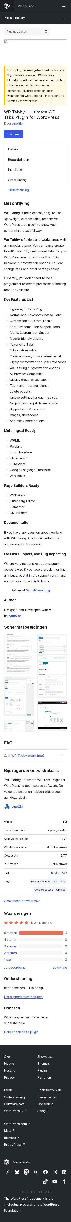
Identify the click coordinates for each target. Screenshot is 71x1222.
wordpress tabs (43, 889)
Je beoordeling (15, 967)
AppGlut (17, 123)
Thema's (43, 1063)
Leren (8, 1090)
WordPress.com (17, 1124)
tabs (62, 881)
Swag (43, 1111)
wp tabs (60, 889)
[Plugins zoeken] (46, 31)
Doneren (45, 1104)
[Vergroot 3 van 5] (29, 725)
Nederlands (21, 1162)
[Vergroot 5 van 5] (62, 706)
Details (13, 149)
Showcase (45, 1057)
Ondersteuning (18, 190)
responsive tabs (40, 881)
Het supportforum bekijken (23, 997)
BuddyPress (14, 1145)
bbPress (12, 1138)
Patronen (44, 1077)
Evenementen (47, 1097)
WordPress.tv (15, 1111)
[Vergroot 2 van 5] (29, 682)
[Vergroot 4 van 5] (62, 639)
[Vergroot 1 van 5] (29, 639)
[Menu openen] (64, 6)
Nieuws (9, 1063)
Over (7, 1057)
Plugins (42, 1070)
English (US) (59, 872)
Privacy (9, 1077)
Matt (9, 1131)
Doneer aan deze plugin (21, 1032)
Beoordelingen (18, 160)
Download (14, 134)
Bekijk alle (60, 967)
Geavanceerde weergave (22, 901)
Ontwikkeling (17, 180)
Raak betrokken (49, 1090)
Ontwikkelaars (14, 1104)
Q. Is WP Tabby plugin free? (24, 756)
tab (55, 881)
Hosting (9, 1070)
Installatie (15, 170)
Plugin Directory (14, 17)
